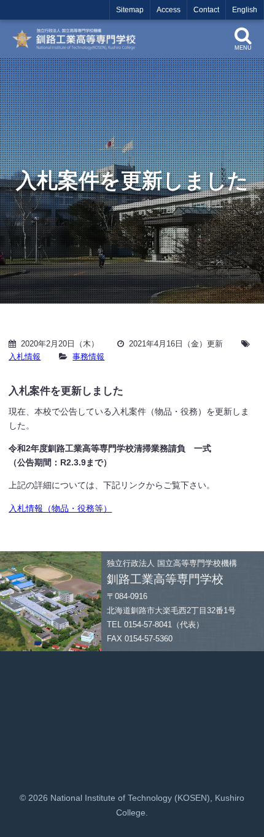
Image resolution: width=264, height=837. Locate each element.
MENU (243, 48)
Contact (206, 9)
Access (169, 9)
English (244, 9)
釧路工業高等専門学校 (78, 39)
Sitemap (130, 9)
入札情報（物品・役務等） (60, 508)
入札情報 (25, 356)
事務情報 (88, 356)
